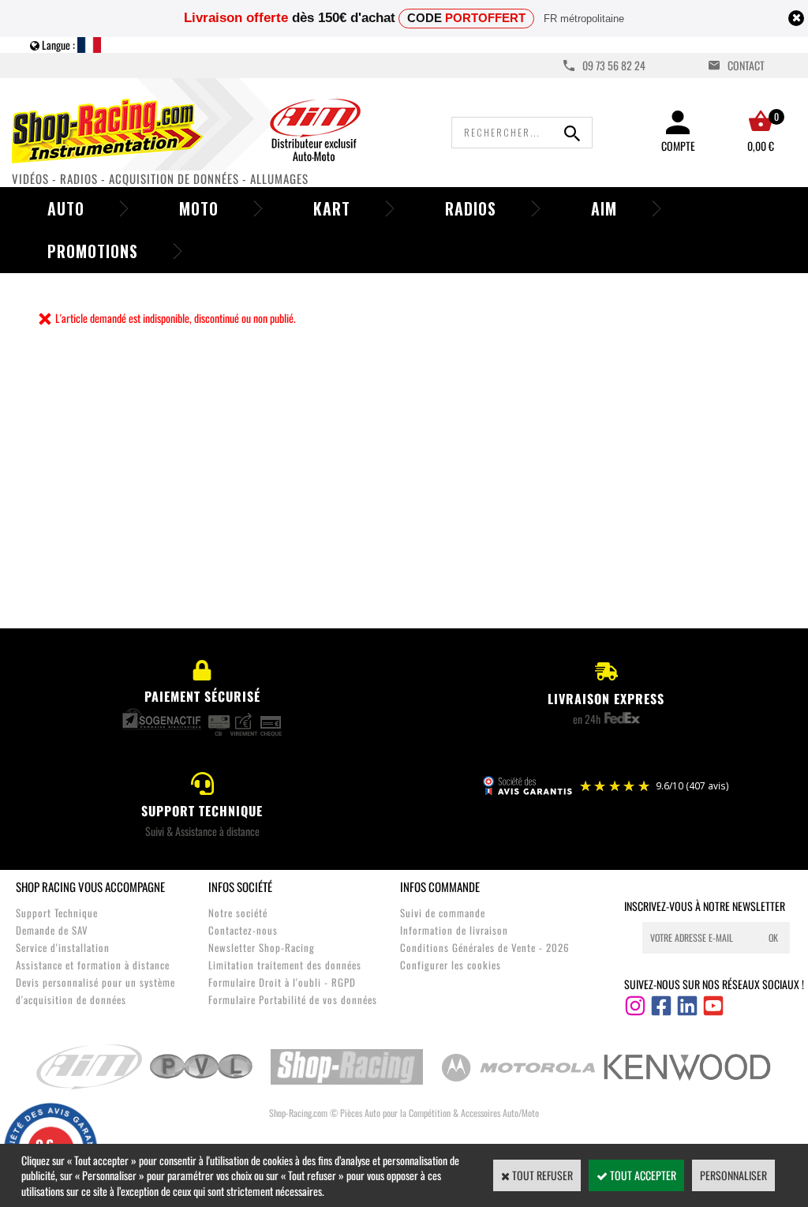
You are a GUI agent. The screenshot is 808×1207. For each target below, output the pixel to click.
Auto (65, 208)
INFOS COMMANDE (440, 886)
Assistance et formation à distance (93, 965)
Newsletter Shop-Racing (261, 947)
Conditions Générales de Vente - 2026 (485, 947)
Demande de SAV (52, 930)
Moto (199, 208)
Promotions (92, 251)
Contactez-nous (243, 930)
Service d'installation (63, 947)
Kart (331, 208)
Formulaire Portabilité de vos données (292, 999)
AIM (604, 208)
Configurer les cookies (450, 965)
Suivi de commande (442, 912)
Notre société (237, 912)
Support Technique (57, 912)
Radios (470, 208)
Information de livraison (454, 930)
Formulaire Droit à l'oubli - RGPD (282, 982)
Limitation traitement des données (284, 965)
